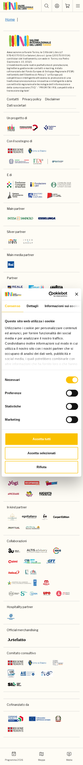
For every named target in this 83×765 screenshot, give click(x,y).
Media (69, 760)
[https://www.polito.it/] (23, 593)
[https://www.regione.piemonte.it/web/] (15, 151)
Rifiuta (41, 467)
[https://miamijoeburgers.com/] (29, 494)
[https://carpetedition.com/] (61, 517)
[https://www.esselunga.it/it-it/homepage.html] (47, 218)
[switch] (72, 393)
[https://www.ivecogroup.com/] (28, 241)
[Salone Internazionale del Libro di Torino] (18, 6)
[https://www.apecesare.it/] (13, 494)
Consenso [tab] (12, 306)
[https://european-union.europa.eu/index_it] (39, 719)
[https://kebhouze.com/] (51, 483)
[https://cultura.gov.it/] (35, 195)
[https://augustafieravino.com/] (45, 494)
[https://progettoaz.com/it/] (14, 528)
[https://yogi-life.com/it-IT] (13, 483)
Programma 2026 (14, 760)
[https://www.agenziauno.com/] (14, 551)
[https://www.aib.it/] (11, 673)
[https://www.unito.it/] (63, 593)
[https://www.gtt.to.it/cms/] (51, 561)
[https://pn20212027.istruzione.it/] (16, 719)
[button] (47, 6)
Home (10, 20)
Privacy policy (31, 99)
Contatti (13, 99)
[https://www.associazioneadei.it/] (58, 663)
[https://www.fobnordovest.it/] (61, 185)
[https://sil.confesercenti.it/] (14, 684)
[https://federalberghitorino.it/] (11, 617)
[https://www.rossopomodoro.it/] (32, 483)
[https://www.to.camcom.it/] (15, 195)
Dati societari (16, 105)
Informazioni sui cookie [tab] (62, 306)
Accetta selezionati (41, 453)
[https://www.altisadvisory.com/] (37, 551)
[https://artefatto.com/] (17, 640)
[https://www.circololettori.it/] (29, 128)
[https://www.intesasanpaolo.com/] (20, 218)
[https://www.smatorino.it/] (37, 288)
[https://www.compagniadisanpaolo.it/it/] (16, 185)
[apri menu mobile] (78, 6)
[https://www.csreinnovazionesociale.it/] (32, 561)
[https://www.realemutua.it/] (15, 288)
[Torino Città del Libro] (11, 128)
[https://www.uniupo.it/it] (47, 593)
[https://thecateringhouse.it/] (12, 517)
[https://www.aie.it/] (27, 673)
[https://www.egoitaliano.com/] (29, 517)
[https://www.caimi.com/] (13, 561)
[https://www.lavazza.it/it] (56, 288)
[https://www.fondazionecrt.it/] (38, 185)
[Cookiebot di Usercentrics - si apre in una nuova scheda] (50, 294)
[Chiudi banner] (76, 294)
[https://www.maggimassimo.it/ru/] (32, 528)
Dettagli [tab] (32, 306)
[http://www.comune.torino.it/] (37, 151)
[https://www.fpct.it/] (49, 128)
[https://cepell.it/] (54, 195)
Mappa (41, 760)
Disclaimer (52, 99)
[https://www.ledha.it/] (31, 572)
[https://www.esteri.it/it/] (36, 161)
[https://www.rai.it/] (11, 264)
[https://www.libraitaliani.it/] (47, 673)
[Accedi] (57, 6)
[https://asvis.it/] (57, 551)
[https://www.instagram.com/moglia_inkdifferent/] (46, 583)
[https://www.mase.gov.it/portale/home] (23, 583)
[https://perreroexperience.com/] (45, 517)
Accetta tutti (42, 439)
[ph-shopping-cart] (67, 6)
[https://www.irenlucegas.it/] (12, 241)
